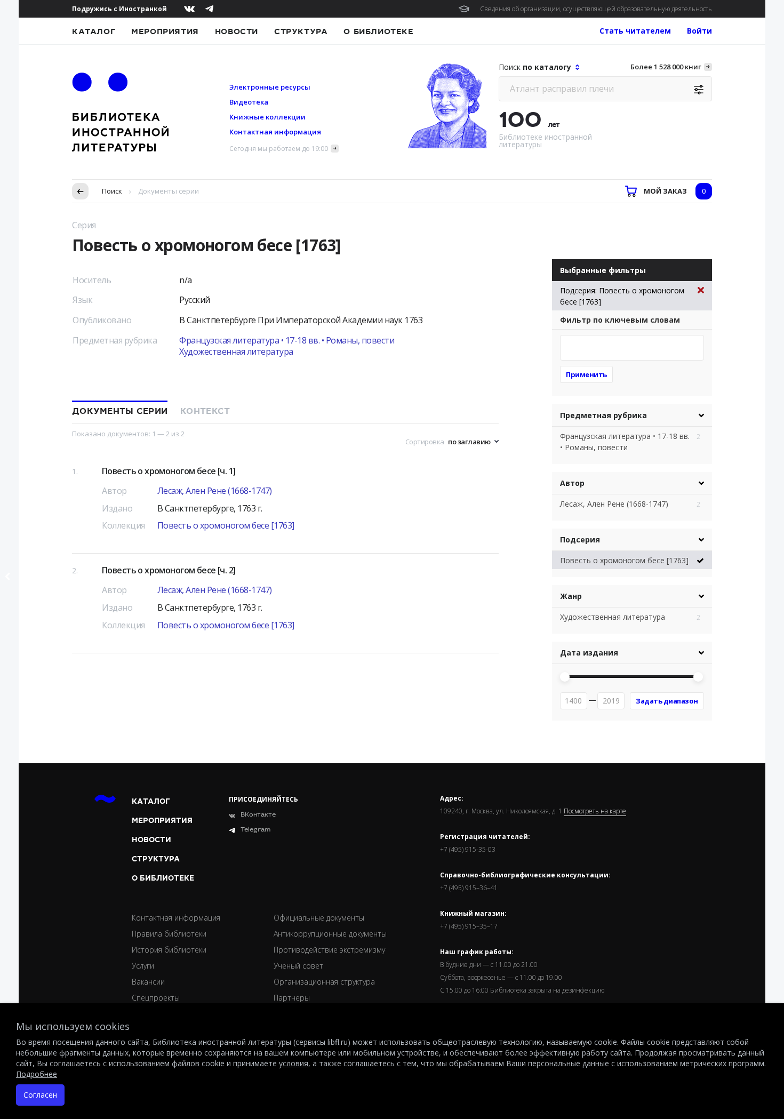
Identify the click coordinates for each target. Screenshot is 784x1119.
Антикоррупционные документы (330, 934)
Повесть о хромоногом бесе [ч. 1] (168, 471)
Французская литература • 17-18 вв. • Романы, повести (286, 340)
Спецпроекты (156, 998)
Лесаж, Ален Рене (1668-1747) (214, 491)
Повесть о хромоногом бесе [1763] (225, 525)
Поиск (112, 191)
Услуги (143, 966)
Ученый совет (298, 966)
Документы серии (119, 411)
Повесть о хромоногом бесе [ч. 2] (168, 570)
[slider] (565, 677)
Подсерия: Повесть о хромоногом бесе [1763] (622, 296)
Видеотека (248, 102)
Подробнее (36, 1074)
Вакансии (148, 982)
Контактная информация (275, 132)
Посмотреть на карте (595, 811)
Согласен (40, 1095)
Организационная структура (324, 982)
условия (293, 1063)
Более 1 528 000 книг (665, 66)
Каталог (93, 31)
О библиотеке (378, 31)
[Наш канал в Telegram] (209, 9)
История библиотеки (169, 950)
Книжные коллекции (267, 117)
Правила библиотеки (169, 934)
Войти (699, 31)
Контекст (205, 411)
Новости (236, 31)
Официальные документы (319, 918)
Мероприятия (165, 31)
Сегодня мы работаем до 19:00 (278, 148)
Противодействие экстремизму (329, 950)
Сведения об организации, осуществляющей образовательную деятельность (596, 8)
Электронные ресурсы (269, 87)
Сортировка (424, 441)
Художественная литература (236, 351)
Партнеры (292, 998)
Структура (300, 31)
